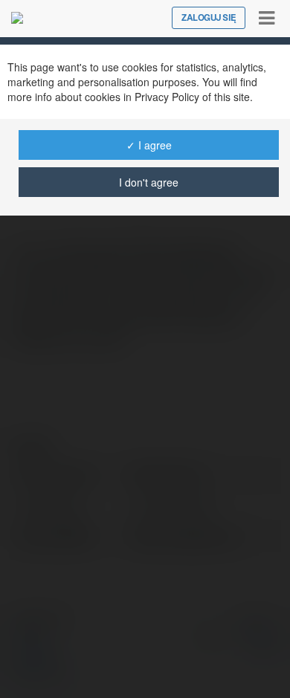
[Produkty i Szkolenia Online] (17, 18)
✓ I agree (149, 145)
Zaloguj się (208, 18)
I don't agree (148, 182)
